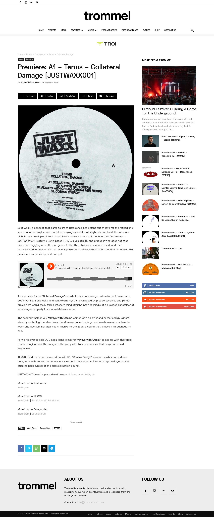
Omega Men (45, 428)
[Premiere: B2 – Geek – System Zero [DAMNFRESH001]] (150, 237)
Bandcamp (54, 401)
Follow (190, 292)
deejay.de (89, 375)
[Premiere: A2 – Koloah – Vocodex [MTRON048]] (150, 157)
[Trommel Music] (107, 15)
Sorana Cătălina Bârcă (30, 82)
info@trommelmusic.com (90, 502)
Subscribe (189, 306)
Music (91, 30)
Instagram (23, 388)
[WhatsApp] (36, 448)
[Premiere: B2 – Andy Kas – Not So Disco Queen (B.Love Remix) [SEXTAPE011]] (150, 221)
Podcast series (109, 30)
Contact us (170, 30)
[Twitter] (28, 448)
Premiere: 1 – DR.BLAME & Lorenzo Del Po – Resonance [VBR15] (177, 172)
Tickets (52, 30)
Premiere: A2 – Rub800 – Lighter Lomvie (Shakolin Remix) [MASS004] (179, 188)
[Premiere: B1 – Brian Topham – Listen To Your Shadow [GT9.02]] (150, 205)
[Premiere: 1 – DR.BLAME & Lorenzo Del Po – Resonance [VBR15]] (150, 173)
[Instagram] (25, 2)
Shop (157, 30)
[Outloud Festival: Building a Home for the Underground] (169, 85)
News (63, 30)
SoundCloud (39, 401)
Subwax (73, 375)
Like (192, 285)
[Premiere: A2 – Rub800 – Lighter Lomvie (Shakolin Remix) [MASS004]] (150, 189)
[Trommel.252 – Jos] (150, 253)
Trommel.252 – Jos (172, 249)
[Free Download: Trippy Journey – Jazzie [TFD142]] (150, 141)
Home (41, 30)
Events (146, 30)
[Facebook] (20, 2)
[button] (192, 30)
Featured (75, 30)
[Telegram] (51, 448)
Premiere (29, 59)
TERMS (57, 428)
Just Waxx (31, 428)
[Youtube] (36, 2)
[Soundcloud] (31, 2)
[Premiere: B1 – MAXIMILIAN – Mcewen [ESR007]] (150, 269)
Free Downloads (130, 30)
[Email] (44, 448)
